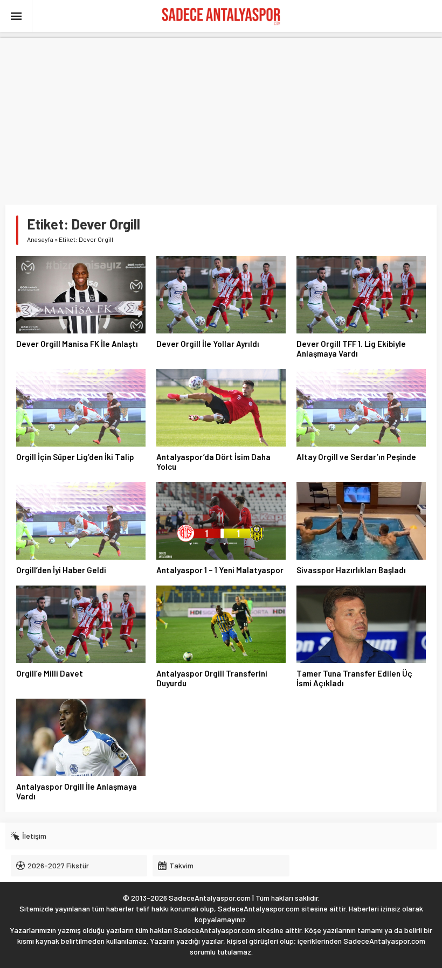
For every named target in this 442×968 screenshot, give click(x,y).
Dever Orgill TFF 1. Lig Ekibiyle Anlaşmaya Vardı (351, 348)
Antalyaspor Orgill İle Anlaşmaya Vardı (76, 791)
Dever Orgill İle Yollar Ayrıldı (207, 344)
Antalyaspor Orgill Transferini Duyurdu (211, 678)
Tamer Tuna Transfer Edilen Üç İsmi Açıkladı (354, 678)
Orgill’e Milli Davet (49, 673)
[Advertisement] (221, 113)
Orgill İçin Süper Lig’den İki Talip (75, 457)
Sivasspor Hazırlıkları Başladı (351, 570)
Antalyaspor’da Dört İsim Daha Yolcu (213, 461)
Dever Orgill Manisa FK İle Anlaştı (77, 344)
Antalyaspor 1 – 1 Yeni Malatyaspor (220, 570)
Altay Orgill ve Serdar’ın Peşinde (356, 457)
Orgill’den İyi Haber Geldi (61, 570)
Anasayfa (40, 239)
